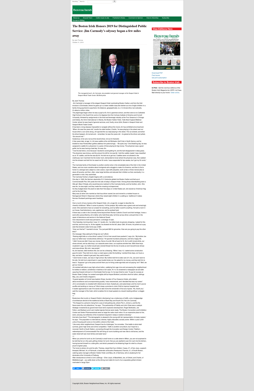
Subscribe (165, 18)
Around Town (87, 18)
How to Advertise (152, 18)
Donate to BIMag (78, 20)
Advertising (75, 1)
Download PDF (157, 73)
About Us (82, 1)
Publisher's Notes (119, 18)
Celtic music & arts (102, 18)
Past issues (156, 75)
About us (76, 18)
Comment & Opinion (136, 18)
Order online (175, 92)
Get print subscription (159, 77)
